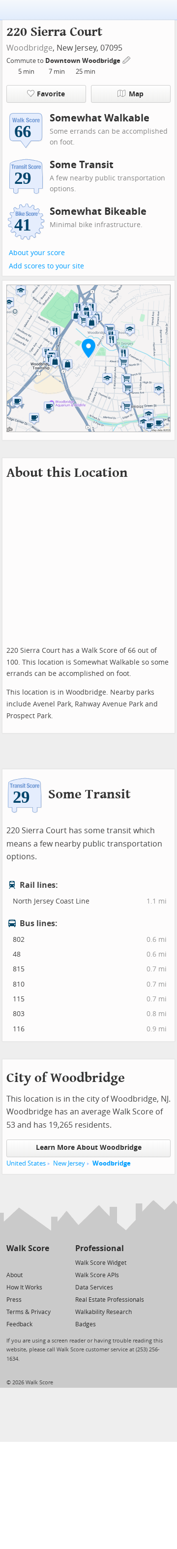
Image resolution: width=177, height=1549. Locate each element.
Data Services (94, 1287)
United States (26, 1163)
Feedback (19, 1324)
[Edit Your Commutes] (127, 59)
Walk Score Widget (100, 1262)
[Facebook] (27, 1262)
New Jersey (69, 1163)
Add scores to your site (46, 266)
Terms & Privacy (28, 1312)
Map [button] (136, 94)
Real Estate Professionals (109, 1299)
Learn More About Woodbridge (89, 1147)
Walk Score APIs (97, 1275)
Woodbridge (29, 48)
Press (14, 1299)
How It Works (24, 1287)
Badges (85, 1324)
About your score (37, 253)
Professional (99, 1248)
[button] (88, 348)
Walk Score (27, 1248)
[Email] (42, 1262)
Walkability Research (103, 1312)
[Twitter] (12, 1262)
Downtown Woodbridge (83, 60)
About (14, 1275)
